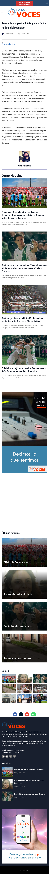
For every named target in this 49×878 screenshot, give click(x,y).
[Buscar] (47, 3)
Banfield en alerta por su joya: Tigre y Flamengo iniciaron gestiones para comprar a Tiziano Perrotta (24, 268)
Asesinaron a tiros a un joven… (18, 658)
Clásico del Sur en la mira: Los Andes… (29, 769)
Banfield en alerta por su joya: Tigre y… (29, 794)
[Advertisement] (24, 500)
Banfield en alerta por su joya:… (19, 626)
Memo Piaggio (9, 33)
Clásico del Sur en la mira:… (17, 562)
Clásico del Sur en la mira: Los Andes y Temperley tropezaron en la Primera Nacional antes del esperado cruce (23, 215)
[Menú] (2, 12)
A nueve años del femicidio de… (19, 594)
